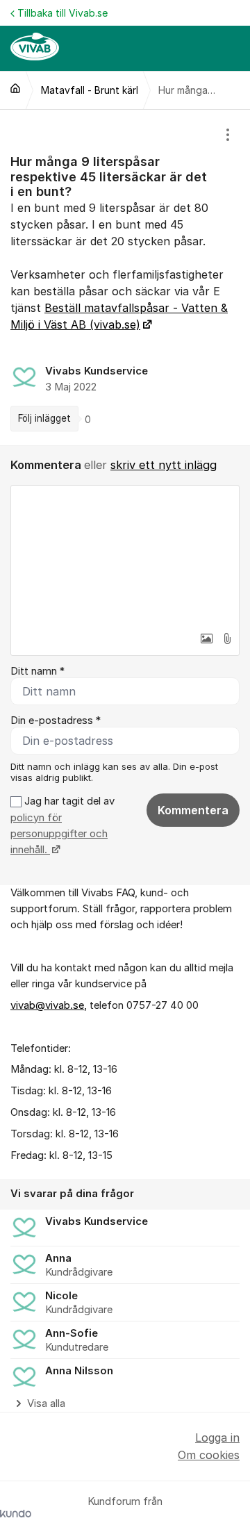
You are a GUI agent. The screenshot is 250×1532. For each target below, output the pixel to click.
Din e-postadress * (55, 720)
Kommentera (193, 810)
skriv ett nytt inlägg (163, 465)
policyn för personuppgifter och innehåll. (59, 834)
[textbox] (125, 555)
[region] (125, 277)
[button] (206, 638)
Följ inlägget (44, 418)
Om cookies (209, 1455)
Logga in (217, 1437)
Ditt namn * (37, 671)
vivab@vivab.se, (48, 1005)
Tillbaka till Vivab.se (62, 13)
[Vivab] (15, 88)
